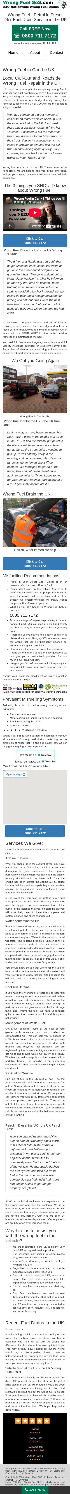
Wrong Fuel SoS (35, 1450)
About (35, 52)
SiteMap (9, 1480)
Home (13, 52)
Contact (56, 52)
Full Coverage (21, 1480)
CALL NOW (36, 1490)
